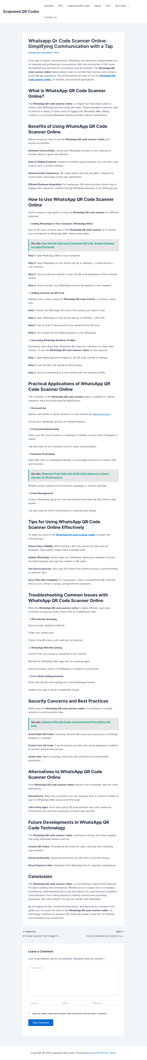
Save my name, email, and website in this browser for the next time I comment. (69, 1013)
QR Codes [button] (120, 5)
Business (49, 5)
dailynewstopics (101, 414)
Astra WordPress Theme (103, 1052)
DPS (60, 5)
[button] (127, 6)
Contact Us (50, 17)
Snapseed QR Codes (21, 11)
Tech (108, 5)
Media (97, 5)
